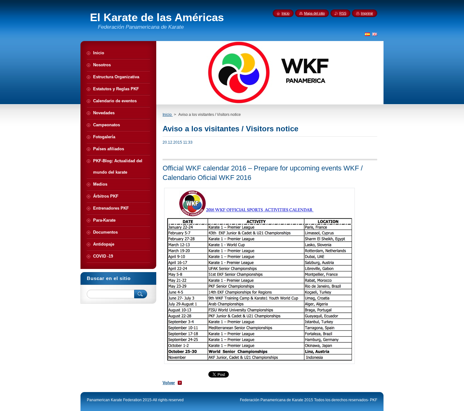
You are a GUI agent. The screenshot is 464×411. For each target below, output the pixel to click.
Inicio (168, 114)
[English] (374, 34)
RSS (342, 13)
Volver (169, 382)
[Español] (367, 34)
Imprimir (367, 13)
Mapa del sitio (314, 13)
